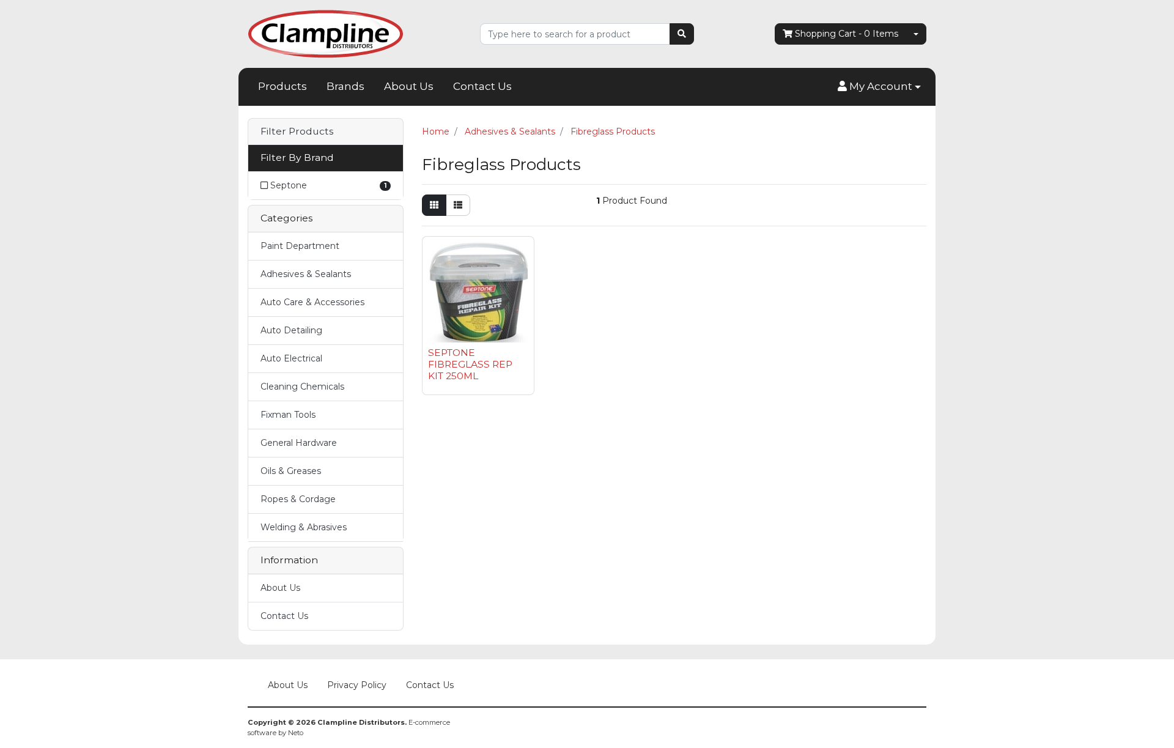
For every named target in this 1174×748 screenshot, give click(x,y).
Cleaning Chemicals (302, 386)
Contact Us (482, 86)
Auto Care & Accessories (312, 302)
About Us (409, 86)
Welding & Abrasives (303, 527)
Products (282, 86)
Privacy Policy (356, 685)
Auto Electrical (291, 358)
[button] (879, 87)
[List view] (458, 205)
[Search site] (682, 34)
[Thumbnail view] (434, 205)
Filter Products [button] (296, 131)
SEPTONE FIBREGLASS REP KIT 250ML (470, 364)
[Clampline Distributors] (326, 33)
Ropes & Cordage (298, 499)
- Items (846, 33)
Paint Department (299, 245)
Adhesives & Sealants (305, 274)
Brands (345, 86)
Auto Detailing (291, 330)
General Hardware (298, 442)
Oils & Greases (290, 470)
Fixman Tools (288, 414)
